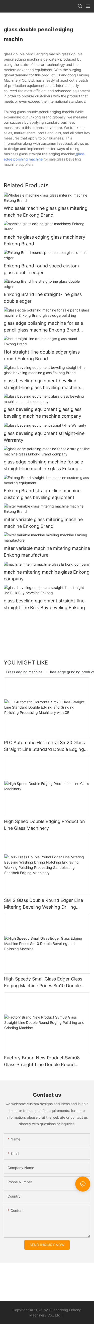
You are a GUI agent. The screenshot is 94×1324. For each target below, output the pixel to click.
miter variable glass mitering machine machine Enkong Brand (43, 523)
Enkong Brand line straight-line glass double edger (43, 298)
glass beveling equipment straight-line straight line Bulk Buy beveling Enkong (44, 604)
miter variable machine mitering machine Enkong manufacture (47, 552)
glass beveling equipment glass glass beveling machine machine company (42, 413)
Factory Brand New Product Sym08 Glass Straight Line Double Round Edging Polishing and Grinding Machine (45, 1061)
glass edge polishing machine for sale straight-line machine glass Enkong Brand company (43, 465)
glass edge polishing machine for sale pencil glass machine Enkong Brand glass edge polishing (43, 326)
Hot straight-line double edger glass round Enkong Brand (42, 355)
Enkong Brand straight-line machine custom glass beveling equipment (42, 494)
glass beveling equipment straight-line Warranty (44, 437)
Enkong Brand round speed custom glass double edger (41, 269)
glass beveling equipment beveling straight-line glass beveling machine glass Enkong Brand (42, 384)
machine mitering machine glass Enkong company (46, 575)
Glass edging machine (24, 672)
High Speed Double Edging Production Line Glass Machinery (44, 825)
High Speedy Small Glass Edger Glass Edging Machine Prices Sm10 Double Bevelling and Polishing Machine (43, 982)
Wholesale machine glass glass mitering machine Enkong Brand (45, 212)
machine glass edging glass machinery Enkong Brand (44, 240)
